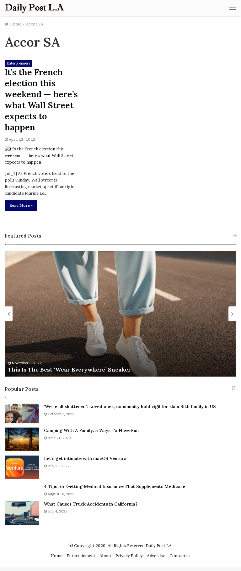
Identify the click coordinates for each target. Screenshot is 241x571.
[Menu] (232, 8)
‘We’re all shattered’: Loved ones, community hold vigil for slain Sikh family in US (130, 406)
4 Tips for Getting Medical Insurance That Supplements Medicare (114, 486)
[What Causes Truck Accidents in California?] (22, 513)
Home (14, 23)
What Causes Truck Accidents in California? (90, 504)
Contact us (179, 555)
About (105, 555)
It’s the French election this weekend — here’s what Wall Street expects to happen (41, 99)
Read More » (21, 205)
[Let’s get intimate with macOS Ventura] (22, 467)
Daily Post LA (159, 545)
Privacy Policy (129, 555)
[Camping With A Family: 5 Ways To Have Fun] (22, 439)
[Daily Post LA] (34, 8)
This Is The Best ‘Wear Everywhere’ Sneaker (69, 369)
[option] (120, 314)
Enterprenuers (18, 63)
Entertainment (81, 555)
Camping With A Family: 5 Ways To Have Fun (91, 430)
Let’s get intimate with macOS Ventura (85, 458)
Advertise (156, 555)
